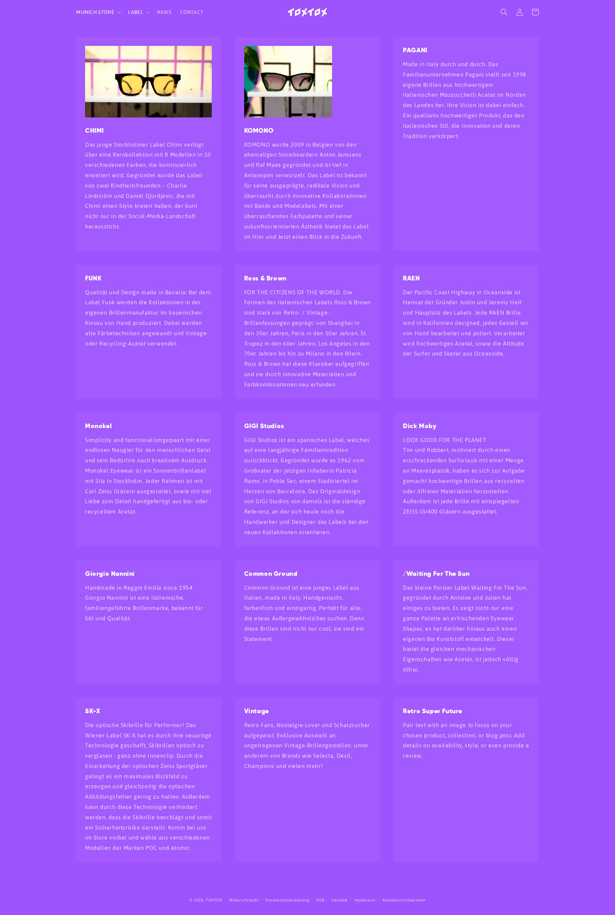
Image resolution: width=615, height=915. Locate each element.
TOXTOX (214, 900)
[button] (98, 12)
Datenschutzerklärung (287, 900)
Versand (339, 900)
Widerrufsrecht (244, 900)
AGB (320, 900)
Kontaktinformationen (404, 900)
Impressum (364, 900)
